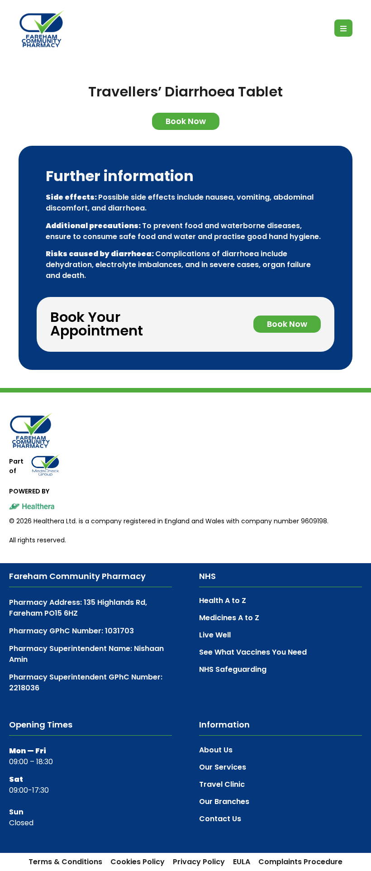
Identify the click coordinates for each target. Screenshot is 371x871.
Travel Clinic (222, 784)
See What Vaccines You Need (253, 652)
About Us (216, 750)
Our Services (222, 767)
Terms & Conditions (65, 861)
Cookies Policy (137, 861)
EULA (241, 861)
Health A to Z (222, 600)
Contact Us (220, 818)
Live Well (215, 635)
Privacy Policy (199, 861)
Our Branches (224, 801)
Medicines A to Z (229, 618)
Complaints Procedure (300, 861)
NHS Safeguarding (232, 669)
